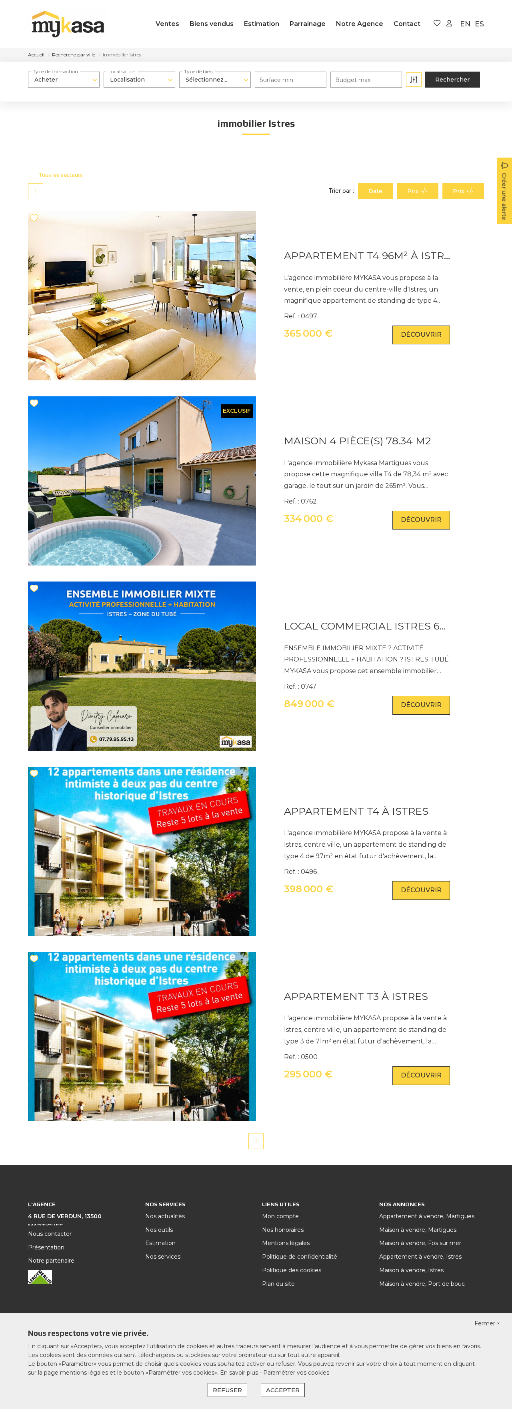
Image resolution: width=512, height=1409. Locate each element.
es (479, 24)
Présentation (46, 1247)
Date (375, 191)
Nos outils (159, 1229)
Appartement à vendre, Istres (420, 1256)
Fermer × (487, 1323)
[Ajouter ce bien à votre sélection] (35, 219)
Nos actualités (165, 1216)
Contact (407, 24)
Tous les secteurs (61, 175)
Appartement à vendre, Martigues (426, 1216)
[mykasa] (68, 24)
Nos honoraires (283, 1229)
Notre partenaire (51, 1260)
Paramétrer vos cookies (296, 1372)
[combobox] (63, 79)
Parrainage (308, 24)
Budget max (352, 80)
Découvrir (421, 334)
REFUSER (227, 1390)
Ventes (167, 24)
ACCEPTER (283, 1390)
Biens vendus (212, 24)
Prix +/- (463, 191)
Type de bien (198, 71)
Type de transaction (55, 71)
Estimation (261, 24)
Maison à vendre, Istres (411, 1270)
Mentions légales (286, 1243)
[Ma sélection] (437, 23)
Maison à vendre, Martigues (417, 1229)
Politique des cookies (291, 1270)
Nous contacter (50, 1233)
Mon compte (280, 1216)
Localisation (122, 71)
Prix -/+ (417, 191)
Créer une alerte (504, 196)
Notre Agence (359, 24)
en (465, 24)
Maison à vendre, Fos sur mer (420, 1243)
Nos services (162, 1256)
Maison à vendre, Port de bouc (422, 1283)
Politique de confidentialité (299, 1256)
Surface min (276, 80)
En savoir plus (240, 1372)
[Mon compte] (449, 23)
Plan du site (278, 1283)
